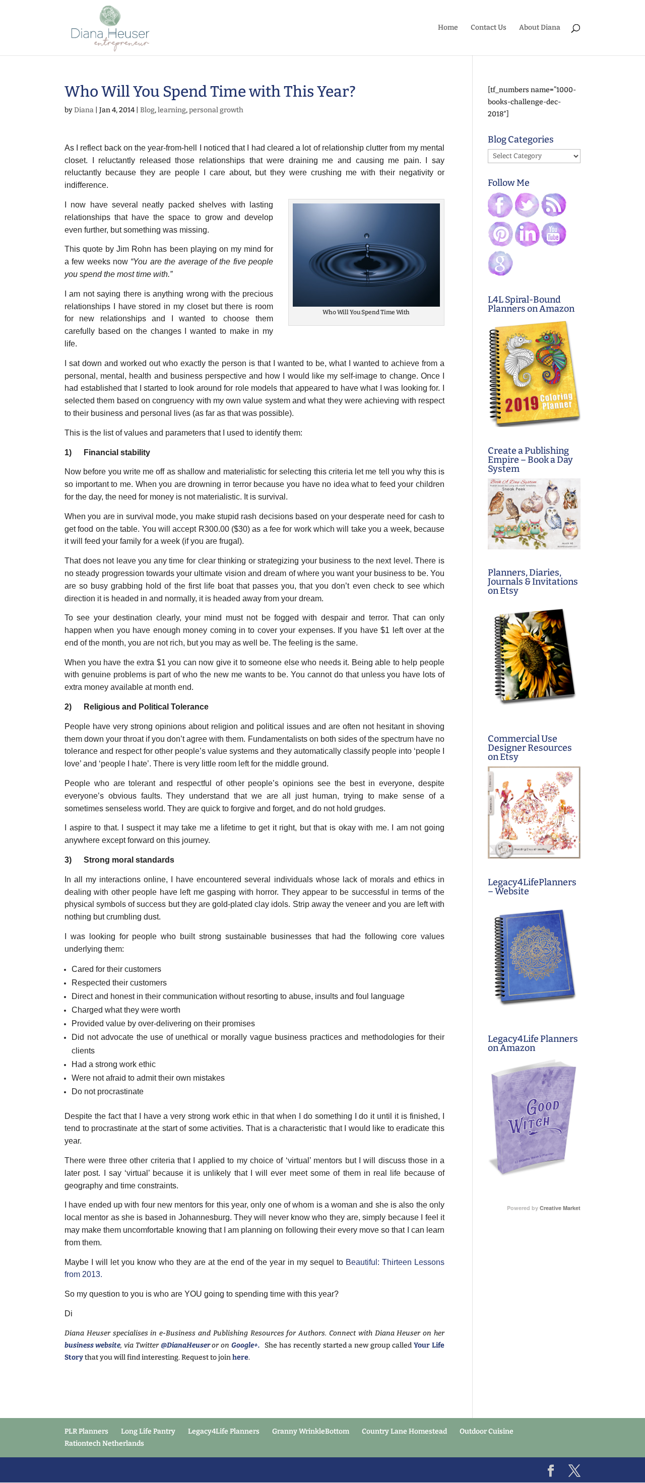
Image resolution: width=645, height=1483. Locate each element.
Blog (147, 110)
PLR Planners (86, 1431)
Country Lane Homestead (404, 1431)
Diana (84, 110)
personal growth (216, 110)
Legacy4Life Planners (224, 1431)
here (239, 1357)
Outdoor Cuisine (486, 1431)
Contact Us (488, 28)
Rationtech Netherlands (104, 1443)
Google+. (248, 1345)
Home (448, 28)
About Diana (539, 28)
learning (172, 110)
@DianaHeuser (185, 1345)
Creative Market (560, 1208)
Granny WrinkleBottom (310, 1431)
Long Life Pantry (148, 1431)
